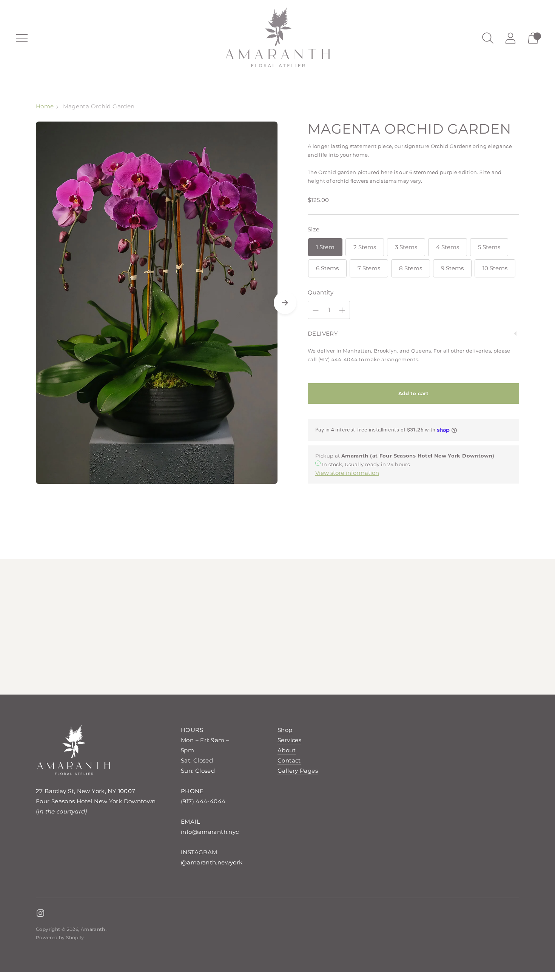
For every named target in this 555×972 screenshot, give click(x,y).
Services (289, 740)
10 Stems (495, 268)
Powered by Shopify (60, 937)
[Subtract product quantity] (315, 310)
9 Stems (452, 268)
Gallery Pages (298, 770)
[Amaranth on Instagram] (40, 914)
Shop (285, 729)
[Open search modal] (487, 38)
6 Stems (327, 268)
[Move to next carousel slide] (285, 302)
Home (45, 106)
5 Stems (489, 247)
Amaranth (93, 929)
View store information (347, 472)
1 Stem (325, 247)
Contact (289, 760)
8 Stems (410, 268)
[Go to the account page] (510, 38)
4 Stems (447, 247)
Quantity (320, 292)
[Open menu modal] (21, 38)
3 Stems (406, 247)
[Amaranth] (277, 38)
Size (314, 229)
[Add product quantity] (342, 310)
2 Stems (364, 247)
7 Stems (369, 268)
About (287, 750)
